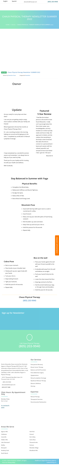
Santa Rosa (33, 439)
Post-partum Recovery (37, 364)
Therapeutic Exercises (36, 399)
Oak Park (32, 431)
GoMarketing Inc (51, 462)
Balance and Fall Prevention (38, 370)
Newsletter (27, 75)
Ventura (32, 445)
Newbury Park (5, 450)
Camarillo (3, 437)
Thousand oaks (34, 442)
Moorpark (4, 448)
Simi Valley (32, 437)
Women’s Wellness (36, 383)
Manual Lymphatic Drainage (38, 378)
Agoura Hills (4, 431)
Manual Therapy (35, 396)
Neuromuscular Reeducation (38, 402)
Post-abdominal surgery (37, 372)
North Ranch (4, 453)
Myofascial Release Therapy (38, 380)
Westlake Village (34, 448)
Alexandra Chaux (12, 75)
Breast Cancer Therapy (37, 367)
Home (8, 24)
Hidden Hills (4, 439)
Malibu (3, 445)
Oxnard (32, 434)
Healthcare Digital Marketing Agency (45, 460)
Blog (13, 24)
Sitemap (33, 386)
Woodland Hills (34, 450)
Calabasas (4, 434)
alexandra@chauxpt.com (30, 2)
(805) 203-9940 (53, 2)
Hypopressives (35, 375)
